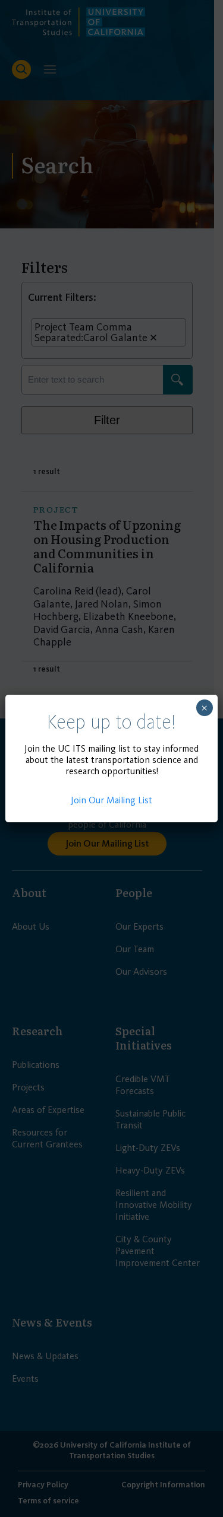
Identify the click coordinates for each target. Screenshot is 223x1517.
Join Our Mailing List (111, 800)
